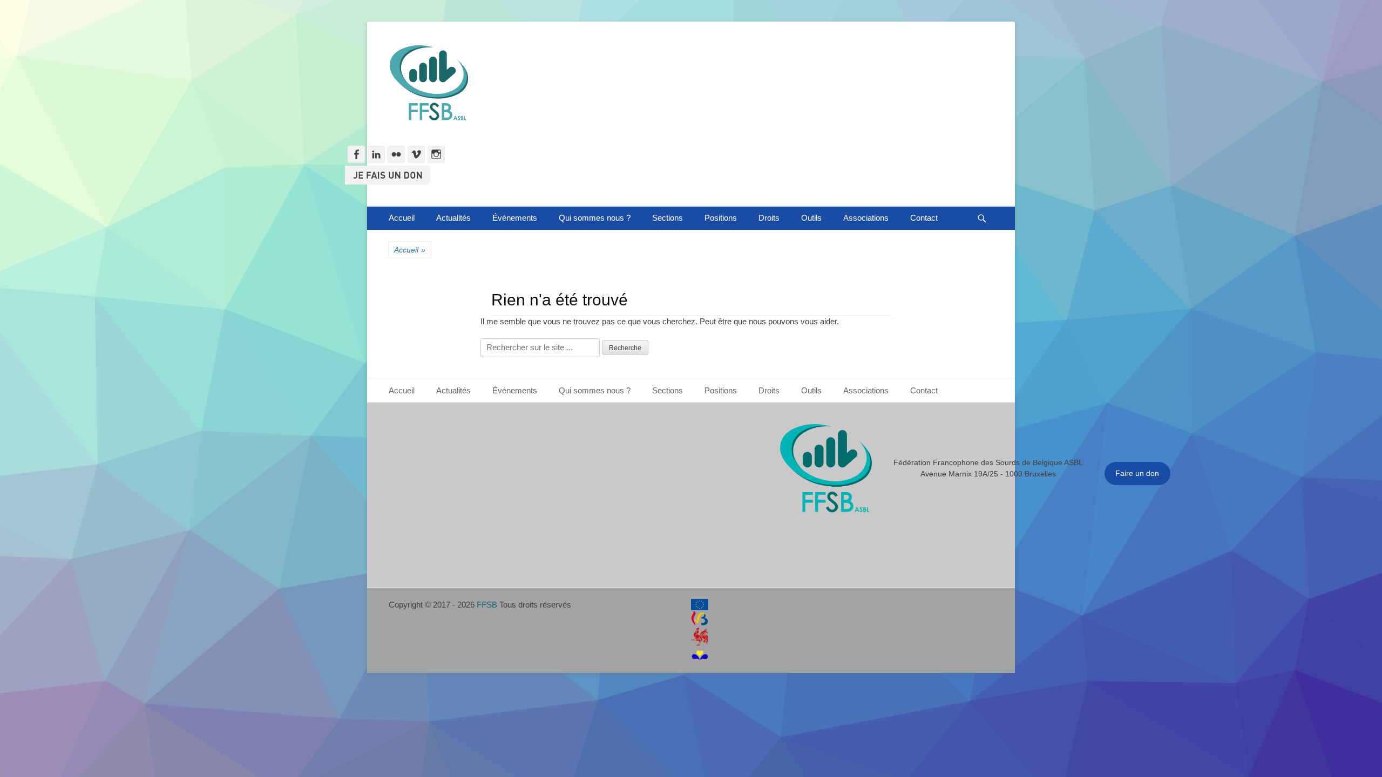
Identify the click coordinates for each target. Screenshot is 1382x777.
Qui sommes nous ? (595, 217)
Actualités (453, 217)
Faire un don (1137, 473)
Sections (667, 217)
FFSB (487, 604)
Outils (811, 217)
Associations (866, 217)
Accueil (402, 217)
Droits (769, 217)
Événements (514, 217)
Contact (924, 217)
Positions (720, 217)
